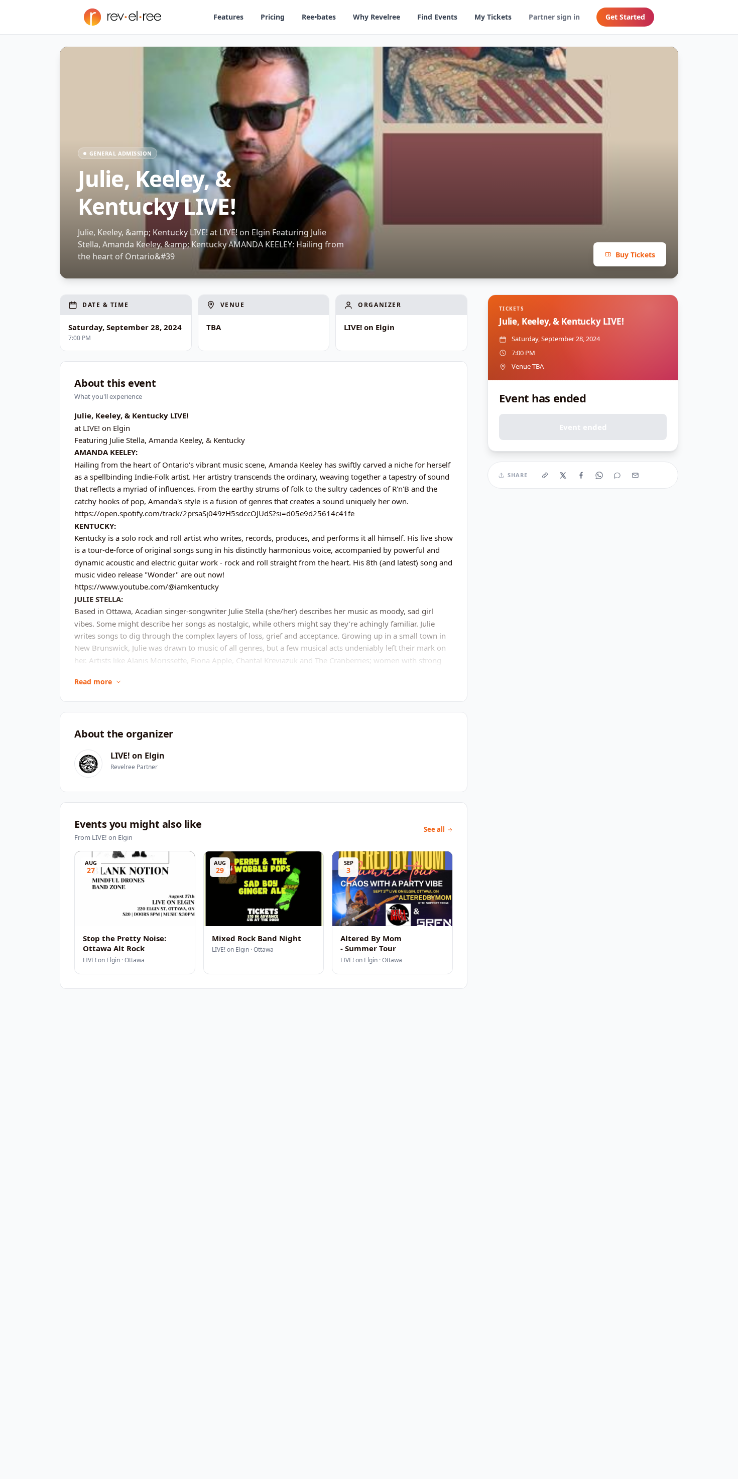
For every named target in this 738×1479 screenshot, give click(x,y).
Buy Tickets (635, 254)
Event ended (583, 427)
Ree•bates (319, 17)
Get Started (625, 17)
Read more (93, 681)
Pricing (273, 17)
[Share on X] (563, 475)
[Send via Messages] (617, 475)
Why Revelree (376, 17)
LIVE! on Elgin (137, 755)
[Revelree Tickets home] (122, 17)
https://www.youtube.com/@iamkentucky (146, 586)
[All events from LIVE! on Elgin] (88, 764)
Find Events (437, 17)
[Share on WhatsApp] (599, 475)
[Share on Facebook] (581, 475)
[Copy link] (545, 475)
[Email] (636, 475)
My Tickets (493, 17)
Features (228, 17)
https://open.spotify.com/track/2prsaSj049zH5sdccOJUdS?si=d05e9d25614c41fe (214, 513)
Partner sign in (554, 17)
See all (434, 829)
